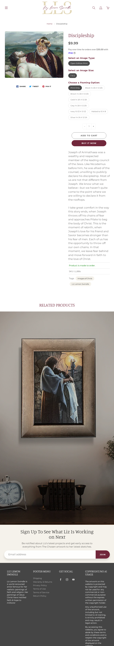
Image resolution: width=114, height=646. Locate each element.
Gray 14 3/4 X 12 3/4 (78, 105)
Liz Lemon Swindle (80, 284)
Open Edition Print (79, 63)
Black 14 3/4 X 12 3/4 (94, 88)
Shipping (37, 578)
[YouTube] (73, 579)
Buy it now (89, 143)
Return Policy (39, 596)
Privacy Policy (40, 585)
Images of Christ (85, 278)
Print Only (75, 88)
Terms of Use (39, 589)
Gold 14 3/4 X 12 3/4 (78, 100)
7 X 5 (72, 76)
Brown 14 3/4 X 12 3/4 (79, 94)
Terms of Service (41, 592)
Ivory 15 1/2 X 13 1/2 (78, 111)
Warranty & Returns (42, 582)
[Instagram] (67, 579)
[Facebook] (60, 579)
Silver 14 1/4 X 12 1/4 (78, 117)
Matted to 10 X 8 (98, 111)
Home (49, 24)
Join (103, 554)
